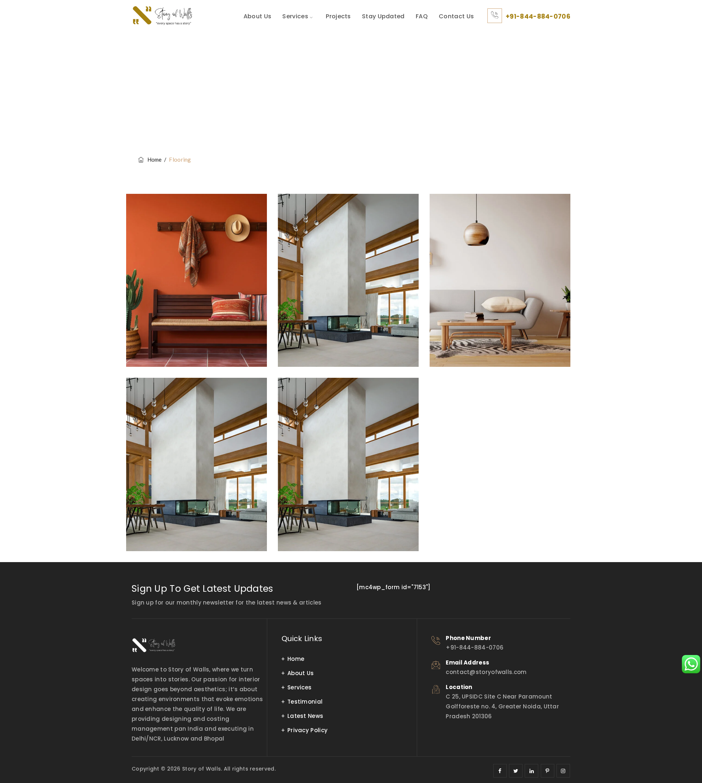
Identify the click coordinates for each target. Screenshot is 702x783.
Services (295, 16)
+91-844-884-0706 (538, 16)
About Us (257, 16)
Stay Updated (383, 16)
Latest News (305, 716)
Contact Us (456, 16)
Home (153, 159)
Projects (338, 16)
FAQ (422, 16)
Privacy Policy (307, 730)
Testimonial (304, 701)
